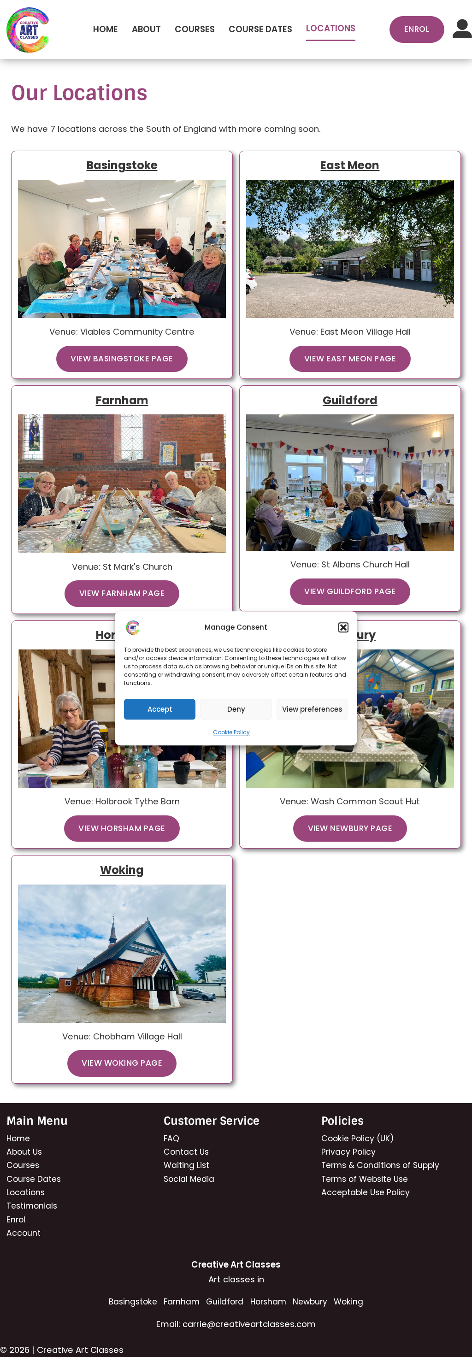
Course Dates (260, 29)
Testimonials (31, 1205)
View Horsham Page (121, 828)
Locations (330, 28)
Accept (160, 709)
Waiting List (186, 1165)
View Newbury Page (350, 828)
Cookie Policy (231, 732)
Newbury (310, 1301)
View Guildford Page (350, 591)
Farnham (122, 400)
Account (23, 1233)
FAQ (171, 1138)
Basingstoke (122, 165)
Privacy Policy (348, 1151)
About (146, 29)
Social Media (189, 1179)
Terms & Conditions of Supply (380, 1165)
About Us (24, 1151)
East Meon (349, 165)
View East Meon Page (350, 358)
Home (105, 29)
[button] (343, 627)
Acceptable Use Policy (365, 1192)
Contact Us (186, 1151)
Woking (122, 870)
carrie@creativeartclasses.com (249, 1324)
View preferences (312, 709)
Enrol (15, 1219)
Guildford (350, 400)
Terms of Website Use (364, 1179)
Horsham (268, 1301)
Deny (236, 709)
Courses (195, 29)
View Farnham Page (122, 593)
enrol (417, 29)
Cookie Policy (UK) (357, 1138)
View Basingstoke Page (122, 358)
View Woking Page (122, 1062)
